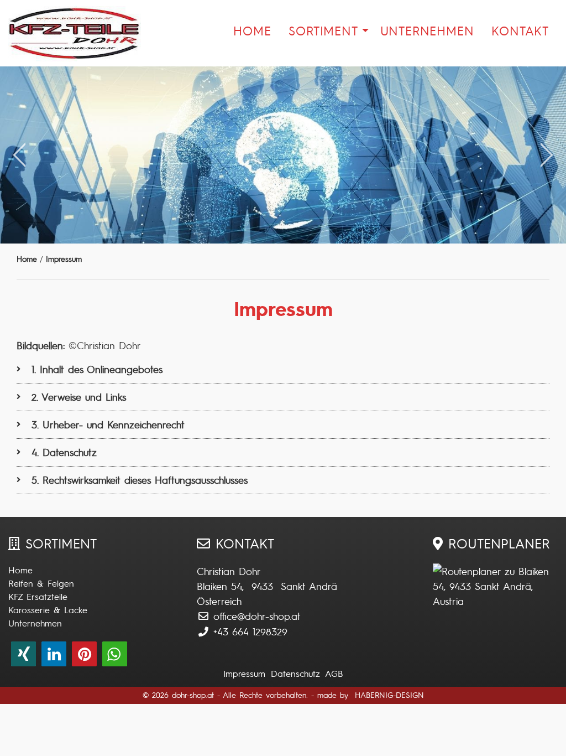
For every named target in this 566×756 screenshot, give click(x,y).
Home (252, 30)
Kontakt (520, 30)
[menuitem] (252, 33)
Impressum (244, 673)
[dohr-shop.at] (54, 33)
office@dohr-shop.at (257, 615)
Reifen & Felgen (41, 583)
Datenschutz (295, 673)
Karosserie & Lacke (47, 609)
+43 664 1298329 (250, 631)
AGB (334, 673)
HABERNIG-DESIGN (389, 695)
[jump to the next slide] (546, 155)
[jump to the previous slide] (19, 155)
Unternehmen (427, 30)
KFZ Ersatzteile (37, 596)
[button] (23, 653)
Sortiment (323, 30)
